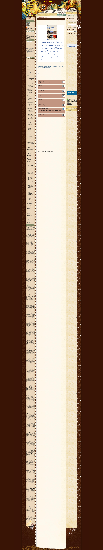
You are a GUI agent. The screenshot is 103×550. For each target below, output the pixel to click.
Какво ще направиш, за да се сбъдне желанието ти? (30, 83)
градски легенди (31, 290)
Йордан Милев (28, 343)
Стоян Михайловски (28, 481)
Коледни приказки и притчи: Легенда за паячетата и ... (30, 143)
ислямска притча (30, 340)
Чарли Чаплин (28, 507)
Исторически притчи (29, 342)
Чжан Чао (32, 507)
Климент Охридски (30, 351)
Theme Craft (68, 113)
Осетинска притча (29, 404)
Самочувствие (29, 108)
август (28, 205)
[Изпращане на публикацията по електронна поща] (38, 73)
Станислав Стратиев (28, 479)
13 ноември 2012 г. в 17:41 (41, 81)
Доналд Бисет (32, 305)
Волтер (33, 285)
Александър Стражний (29, 244)
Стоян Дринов (32, 480)
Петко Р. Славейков (30, 413)
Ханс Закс (31, 497)
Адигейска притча (31, 235)
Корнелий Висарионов (32, 357)
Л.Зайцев (27, 360)
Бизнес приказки (28, 37)
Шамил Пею (33, 510)
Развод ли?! (29, 153)
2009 (27, 222)
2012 (27, 69)
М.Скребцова (33, 370)
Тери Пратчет (28, 490)
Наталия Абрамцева (31, 390)
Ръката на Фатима (30, 165)
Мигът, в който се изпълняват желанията (30, 93)
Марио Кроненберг (32, 376)
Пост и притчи (29, 136)
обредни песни (32, 397)
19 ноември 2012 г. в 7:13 (41, 114)
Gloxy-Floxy (28, 27)
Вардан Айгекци (28, 278)
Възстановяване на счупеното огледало (30, 121)
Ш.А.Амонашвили (28, 510)
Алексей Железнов (28, 245)
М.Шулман (28, 371)
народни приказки (28, 389)
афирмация (31, 259)
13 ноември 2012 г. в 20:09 (41, 95)
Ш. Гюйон (31, 509)
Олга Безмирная (32, 400)
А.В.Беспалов (27, 226)
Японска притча (28, 518)
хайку (27, 497)
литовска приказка (28, 368)
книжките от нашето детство (30, 352)
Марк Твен (32, 379)
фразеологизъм (28, 495)
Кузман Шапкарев (29, 358)
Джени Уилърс (32, 299)
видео (30, 280)
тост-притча (28, 491)
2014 (27, 66)
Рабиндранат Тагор (28, 461)
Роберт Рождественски (29, 464)
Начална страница (41, 14)
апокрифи (27, 254)
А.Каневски (27, 227)
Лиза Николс (31, 367)
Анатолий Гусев (28, 249)
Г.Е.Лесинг (32, 286)
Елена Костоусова (31, 316)
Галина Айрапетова (28, 287)
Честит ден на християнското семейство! (30, 118)
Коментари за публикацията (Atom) (47, 151)
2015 (27, 64)
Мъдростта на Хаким (30, 102)
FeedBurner (74, 27)
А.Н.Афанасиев (28, 229)
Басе (26, 263)
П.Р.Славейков (33, 408)
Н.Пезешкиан (33, 385)
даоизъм (27, 294)
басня (32, 263)
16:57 (64, 20)
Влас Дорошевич (28, 285)
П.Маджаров (30, 407)
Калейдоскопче (28, 38)
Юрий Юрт (33, 516)
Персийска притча (32, 412)
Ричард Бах (32, 463)
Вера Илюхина (30, 279)
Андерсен (32, 250)
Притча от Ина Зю (28, 433)
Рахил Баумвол (31, 462)
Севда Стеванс (29, 472)
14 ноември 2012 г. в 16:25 (41, 104)
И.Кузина (32, 322)
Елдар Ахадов (32, 315)
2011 (27, 219)
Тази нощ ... (29, 161)
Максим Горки (27, 372)
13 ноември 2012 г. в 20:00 (41, 90)
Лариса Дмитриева (30, 362)
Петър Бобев (30, 415)
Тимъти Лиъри (33, 490)
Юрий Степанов (32, 515)
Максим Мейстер (32, 372)
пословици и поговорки (29, 418)
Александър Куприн (30, 241)
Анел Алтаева (28, 251)
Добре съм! (29, 155)
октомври (28, 201)
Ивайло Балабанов (28, 323)
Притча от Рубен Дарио (31, 442)
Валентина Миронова (30, 277)
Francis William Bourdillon (29, 520)
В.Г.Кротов (31, 272)
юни (28, 208)
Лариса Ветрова (32, 361)
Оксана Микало (33, 398)
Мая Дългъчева (28, 380)
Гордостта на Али (30, 147)
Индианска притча (31, 331)
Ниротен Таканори (31, 395)
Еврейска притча (31, 312)
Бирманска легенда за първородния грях (30, 190)
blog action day (31, 519)
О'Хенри (28, 397)
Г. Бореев (27, 286)
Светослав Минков (32, 471)
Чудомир (27, 509)
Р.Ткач (32, 460)
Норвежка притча (28, 396)
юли (28, 206)
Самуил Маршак (32, 468)
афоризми (27, 260)
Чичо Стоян (27, 508)
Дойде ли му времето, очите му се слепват (30, 79)
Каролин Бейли (30, 349)
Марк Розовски (28, 379)
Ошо (29, 405)
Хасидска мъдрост (32, 498)
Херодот (32, 500)
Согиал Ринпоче (28, 477)
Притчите (48, 1)
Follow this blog (72, 46)
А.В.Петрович (32, 226)
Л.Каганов (32, 360)
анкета (30, 252)
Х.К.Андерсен (28, 496)
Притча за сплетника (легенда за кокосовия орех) (30, 193)
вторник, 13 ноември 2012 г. (59, 20)
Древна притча (32, 307)
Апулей (32, 254)
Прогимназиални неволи (30, 36)
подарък (30, 416)
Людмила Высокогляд (32, 369)
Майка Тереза (32, 371)
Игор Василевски (31, 326)
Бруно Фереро (28, 270)
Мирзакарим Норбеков (29, 381)
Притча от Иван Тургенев (29, 432)
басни (29, 263)
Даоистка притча (32, 294)
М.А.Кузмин (28, 370)
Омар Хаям (33, 403)
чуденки (32, 508)
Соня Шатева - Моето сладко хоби (42, 108)
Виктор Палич (32, 281)
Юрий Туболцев (29, 516)
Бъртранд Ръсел (31, 271)
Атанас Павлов (28, 258)
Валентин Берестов (32, 276)
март (28, 213)
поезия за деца (30, 417)
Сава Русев (27, 468)
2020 (27, 61)
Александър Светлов (29, 243)
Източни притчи (28, 329)
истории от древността (29, 341)
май (28, 210)
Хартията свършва (30, 140)
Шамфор (28, 511)
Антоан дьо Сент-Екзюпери (30, 253)
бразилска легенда (31, 269)
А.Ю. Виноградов (28, 230)
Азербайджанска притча (29, 236)
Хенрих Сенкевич (28, 500)
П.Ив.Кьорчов (29, 406)
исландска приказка (32, 339)
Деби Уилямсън (28, 296)
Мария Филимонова (29, 377)
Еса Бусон (30, 321)
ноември (28, 72)
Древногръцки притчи (30, 308)
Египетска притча (28, 313)
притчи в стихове (30, 452)
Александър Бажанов (29, 237)
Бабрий (31, 261)
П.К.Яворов (33, 406)
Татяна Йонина (32, 486)
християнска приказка (29, 501)
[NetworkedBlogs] (72, 44)
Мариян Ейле (32, 378)
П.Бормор (33, 405)
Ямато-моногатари (30, 517)
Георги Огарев (29, 289)
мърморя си (27, 385)
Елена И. (27, 316)
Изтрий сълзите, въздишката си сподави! (30, 186)
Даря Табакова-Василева (30, 295)
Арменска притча (28, 255)
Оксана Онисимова (29, 399)
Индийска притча (32, 333)
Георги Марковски (32, 288)
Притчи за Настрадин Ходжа (30, 454)
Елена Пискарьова (28, 317)
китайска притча (32, 350)
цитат (32, 506)
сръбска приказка (31, 478)
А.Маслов (32, 228)
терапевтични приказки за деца (30, 489)
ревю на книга (28, 463)
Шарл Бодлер (32, 511)
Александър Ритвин (29, 242)
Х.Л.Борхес (33, 496)
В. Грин (27, 272)
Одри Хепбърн (28, 398)
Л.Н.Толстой (27, 361)
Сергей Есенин (32, 473)
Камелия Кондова (29, 348)
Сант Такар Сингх (29, 469)
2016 (27, 62)
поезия (33, 416)
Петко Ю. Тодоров (28, 414)
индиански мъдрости (28, 332)
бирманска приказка (29, 267)
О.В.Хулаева (33, 396)
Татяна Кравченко (28, 487)
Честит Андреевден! (30, 74)
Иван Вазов (30, 324)
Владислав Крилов (31, 284)
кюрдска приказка (31, 359)
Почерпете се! (29, 124)
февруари (28, 215)
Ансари (33, 252)
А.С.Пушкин (32, 229)
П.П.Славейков (28, 408)
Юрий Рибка (27, 515)
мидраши (32, 380)
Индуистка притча (29, 334)
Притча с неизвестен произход (30, 451)
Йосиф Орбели (31, 344)
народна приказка (29, 388)
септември (29, 203)
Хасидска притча (30, 499)
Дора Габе (27, 306)
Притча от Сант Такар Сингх (31, 443)
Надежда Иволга (29, 386)
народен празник (31, 387)
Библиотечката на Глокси (42, 17)
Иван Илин (30, 325)
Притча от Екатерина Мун (30, 431)
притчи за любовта (29, 453)
